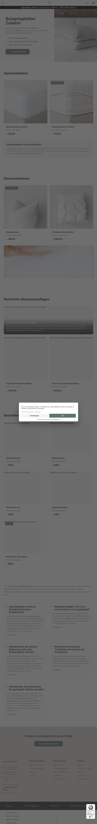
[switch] (91, 817)
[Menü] (94, 805)
